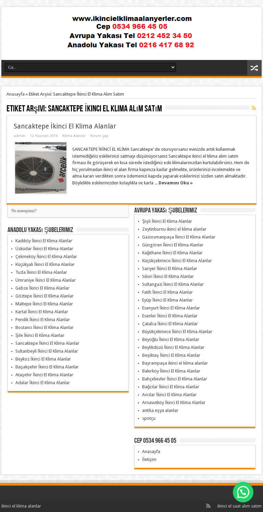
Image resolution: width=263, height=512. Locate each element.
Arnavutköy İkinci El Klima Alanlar (173, 402)
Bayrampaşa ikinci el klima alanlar (175, 363)
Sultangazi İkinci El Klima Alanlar (173, 284)
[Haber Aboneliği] (253, 108)
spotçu (148, 418)
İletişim (149, 459)
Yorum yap (99, 136)
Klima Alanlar (74, 136)
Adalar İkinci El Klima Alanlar (42, 382)
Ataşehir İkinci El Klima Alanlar (44, 374)
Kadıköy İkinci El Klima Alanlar (43, 240)
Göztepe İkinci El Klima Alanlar (44, 295)
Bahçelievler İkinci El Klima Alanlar (174, 378)
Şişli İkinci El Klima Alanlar (167, 221)
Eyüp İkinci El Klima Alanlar (167, 300)
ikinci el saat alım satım (239, 506)
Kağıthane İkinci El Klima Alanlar (172, 252)
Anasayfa (16, 94)
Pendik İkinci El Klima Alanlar (42, 319)
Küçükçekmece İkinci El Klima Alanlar (177, 260)
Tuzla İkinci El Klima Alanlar (41, 272)
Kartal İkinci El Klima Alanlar (41, 311)
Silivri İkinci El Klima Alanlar (168, 276)
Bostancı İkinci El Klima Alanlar (44, 327)
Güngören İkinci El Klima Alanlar (172, 244)
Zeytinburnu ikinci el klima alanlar (174, 229)
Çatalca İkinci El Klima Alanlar (170, 323)
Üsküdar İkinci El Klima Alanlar (44, 248)
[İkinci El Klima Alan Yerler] (131, 43)
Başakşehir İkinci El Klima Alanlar (47, 366)
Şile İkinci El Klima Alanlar (39, 335)
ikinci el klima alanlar (21, 506)
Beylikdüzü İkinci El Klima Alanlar (173, 347)
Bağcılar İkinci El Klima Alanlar (170, 386)
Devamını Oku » (176, 182)
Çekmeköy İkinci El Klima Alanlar (46, 256)
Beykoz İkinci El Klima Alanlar (43, 359)
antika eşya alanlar (160, 410)
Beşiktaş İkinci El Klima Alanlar (171, 355)
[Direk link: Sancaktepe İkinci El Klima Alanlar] (40, 168)
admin (19, 136)
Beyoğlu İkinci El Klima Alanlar (170, 339)
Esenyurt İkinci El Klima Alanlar (171, 307)
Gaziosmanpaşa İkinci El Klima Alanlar (178, 237)
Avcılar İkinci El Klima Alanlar (169, 394)
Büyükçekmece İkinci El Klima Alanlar (177, 331)
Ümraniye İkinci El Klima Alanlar (45, 280)
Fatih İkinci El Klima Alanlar (167, 292)
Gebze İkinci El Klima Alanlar (42, 288)
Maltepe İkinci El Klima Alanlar (44, 303)
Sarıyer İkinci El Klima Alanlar (169, 268)
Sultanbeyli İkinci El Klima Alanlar (46, 351)
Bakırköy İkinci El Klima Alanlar (171, 371)
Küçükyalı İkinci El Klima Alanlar (45, 264)
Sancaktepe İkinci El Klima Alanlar (65, 126)
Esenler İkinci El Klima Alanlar (170, 315)
